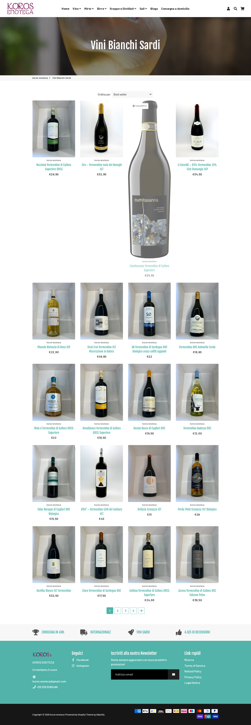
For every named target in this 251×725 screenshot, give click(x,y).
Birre (101, 8)
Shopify (81, 714)
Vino (76, 8)
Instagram (82, 665)
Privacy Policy (193, 677)
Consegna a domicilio (175, 8)
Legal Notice (192, 682)
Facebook (82, 659)
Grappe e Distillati (122, 8)
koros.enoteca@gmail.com (49, 681)
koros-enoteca (40, 78)
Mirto (88, 8)
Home (65, 8)
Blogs (154, 8)
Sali (142, 8)
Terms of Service (194, 665)
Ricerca (189, 659)
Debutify (100, 714)
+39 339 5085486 (47, 687)
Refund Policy (192, 671)
